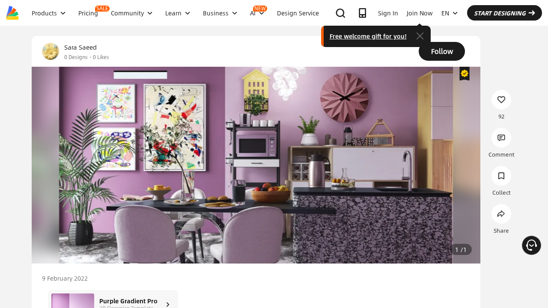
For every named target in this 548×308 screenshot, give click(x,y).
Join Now (420, 13)
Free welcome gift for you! (368, 36)
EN (445, 13)
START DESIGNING (500, 13)
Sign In (388, 13)
